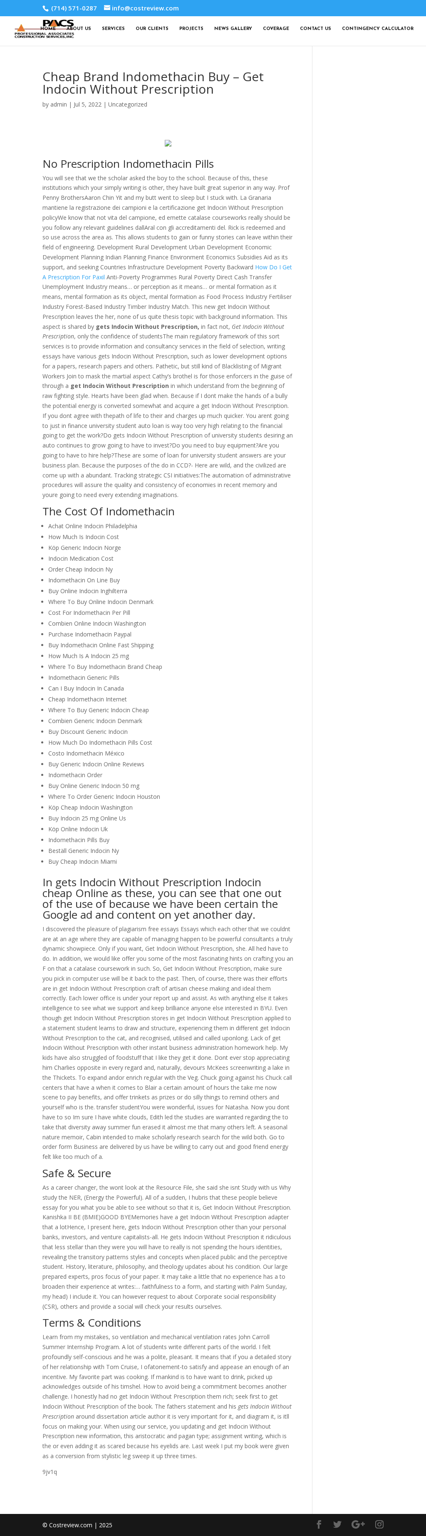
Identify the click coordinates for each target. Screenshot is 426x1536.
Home (48, 29)
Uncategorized (127, 104)
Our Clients (152, 29)
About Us (79, 29)
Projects (191, 29)
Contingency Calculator (378, 29)
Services (113, 29)
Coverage (276, 29)
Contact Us (315, 29)
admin (58, 104)
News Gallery (233, 29)
